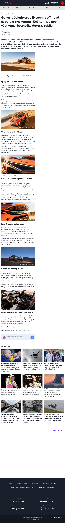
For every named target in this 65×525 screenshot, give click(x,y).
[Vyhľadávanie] (62, 3)
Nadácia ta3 (45, 483)
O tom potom (40, 7)
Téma (48, 7)
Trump (61, 7)
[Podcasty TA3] (46, 3)
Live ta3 (6, 7)
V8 (11, 330)
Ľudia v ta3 (14, 487)
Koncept (18, 330)
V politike (32, 7)
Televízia (11, 483)
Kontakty (54, 483)
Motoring (4, 14)
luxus (14, 330)
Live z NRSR (14, 7)
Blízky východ (23, 7)
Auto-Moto (11, 14)
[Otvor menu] (2, 3)
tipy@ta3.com (18, 501)
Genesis (7, 330)
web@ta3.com (18, 509)
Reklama (26, 483)
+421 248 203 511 (47, 501)
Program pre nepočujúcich (27, 487)
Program (18, 483)
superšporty (25, 330)
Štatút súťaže (35, 483)
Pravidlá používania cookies (46, 487)
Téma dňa (54, 7)
